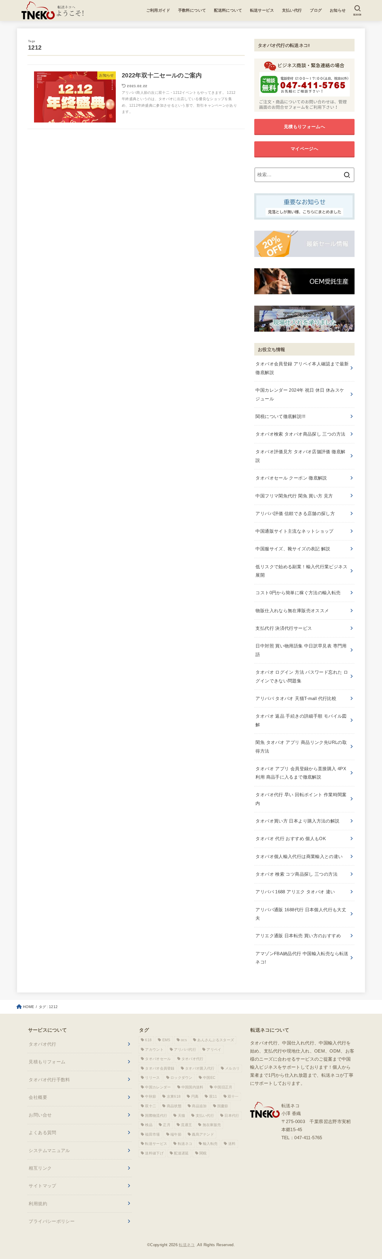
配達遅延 (181, 1153)
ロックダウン (181, 1078)
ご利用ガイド (158, 10)
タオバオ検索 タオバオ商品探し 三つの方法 (300, 433)
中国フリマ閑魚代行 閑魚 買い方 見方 (294, 495)
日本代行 (231, 1116)
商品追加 (199, 1106)
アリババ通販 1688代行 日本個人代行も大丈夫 (300, 913)
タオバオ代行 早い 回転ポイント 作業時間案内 (300, 798)
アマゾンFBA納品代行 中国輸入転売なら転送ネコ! (301, 957)
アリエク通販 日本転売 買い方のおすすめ (298, 935)
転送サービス (262, 10)
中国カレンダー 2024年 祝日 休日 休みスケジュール (299, 394)
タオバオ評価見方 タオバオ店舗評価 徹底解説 (300, 455)
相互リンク (40, 1168)
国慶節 (222, 1106)
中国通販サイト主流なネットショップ (294, 531)
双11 (213, 1096)
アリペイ (214, 1049)
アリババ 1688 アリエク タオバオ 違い (295, 891)
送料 (232, 1144)
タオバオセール (158, 1059)
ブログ (316, 10)
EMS (166, 1040)
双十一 (233, 1096)
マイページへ (304, 148)
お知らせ (338, 10)
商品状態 (174, 1106)
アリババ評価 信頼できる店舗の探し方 (295, 513)
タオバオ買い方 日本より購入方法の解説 (297, 820)
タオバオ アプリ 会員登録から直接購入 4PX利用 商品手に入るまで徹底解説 (300, 772)
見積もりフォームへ (304, 126)
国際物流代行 (156, 1116)
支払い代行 (292, 10)
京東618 (174, 1096)
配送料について (228, 10)
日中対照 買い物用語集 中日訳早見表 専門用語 (300, 650)
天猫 (181, 1116)
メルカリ (232, 1068)
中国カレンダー (158, 1087)
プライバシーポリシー (52, 1221)
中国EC (209, 1078)
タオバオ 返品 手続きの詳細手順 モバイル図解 (300, 720)
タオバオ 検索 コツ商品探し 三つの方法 (296, 874)
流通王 (186, 1125)
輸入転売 (210, 1144)
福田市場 (152, 1134)
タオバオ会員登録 (159, 1068)
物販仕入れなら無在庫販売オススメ (292, 610)
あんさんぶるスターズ (215, 1040)
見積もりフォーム (47, 1061)
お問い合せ (40, 1114)
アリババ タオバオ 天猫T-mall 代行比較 (295, 698)
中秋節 (150, 1096)
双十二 (150, 1106)
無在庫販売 (212, 1125)
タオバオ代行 (42, 1044)
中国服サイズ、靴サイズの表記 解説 (292, 548)
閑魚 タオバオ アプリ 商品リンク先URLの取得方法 (301, 746)
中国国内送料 (192, 1087)
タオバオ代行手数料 (49, 1079)
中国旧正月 (223, 1087)
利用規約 (38, 1203)
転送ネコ (185, 1144)
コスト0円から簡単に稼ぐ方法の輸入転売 (298, 592)
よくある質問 (42, 1132)
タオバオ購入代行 (199, 1068)
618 (148, 1040)
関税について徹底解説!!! (280, 416)
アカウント (154, 1049)
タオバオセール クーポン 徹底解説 (291, 477)
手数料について (192, 10)
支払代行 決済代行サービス (283, 628)
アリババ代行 (185, 1049)
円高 (195, 1096)
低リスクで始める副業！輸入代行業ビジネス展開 (301, 571)
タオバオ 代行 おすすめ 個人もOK (290, 838)
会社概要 (38, 1097)
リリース (152, 1078)
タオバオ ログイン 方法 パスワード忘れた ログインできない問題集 (301, 676)
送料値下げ (154, 1153)
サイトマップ (42, 1185)
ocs (184, 1040)
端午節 (175, 1134)
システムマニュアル (49, 1150)
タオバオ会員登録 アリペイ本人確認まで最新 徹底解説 (302, 368)
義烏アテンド (203, 1134)
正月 (166, 1125)
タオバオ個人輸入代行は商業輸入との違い (299, 856)
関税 (203, 1153)
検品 (149, 1125)
